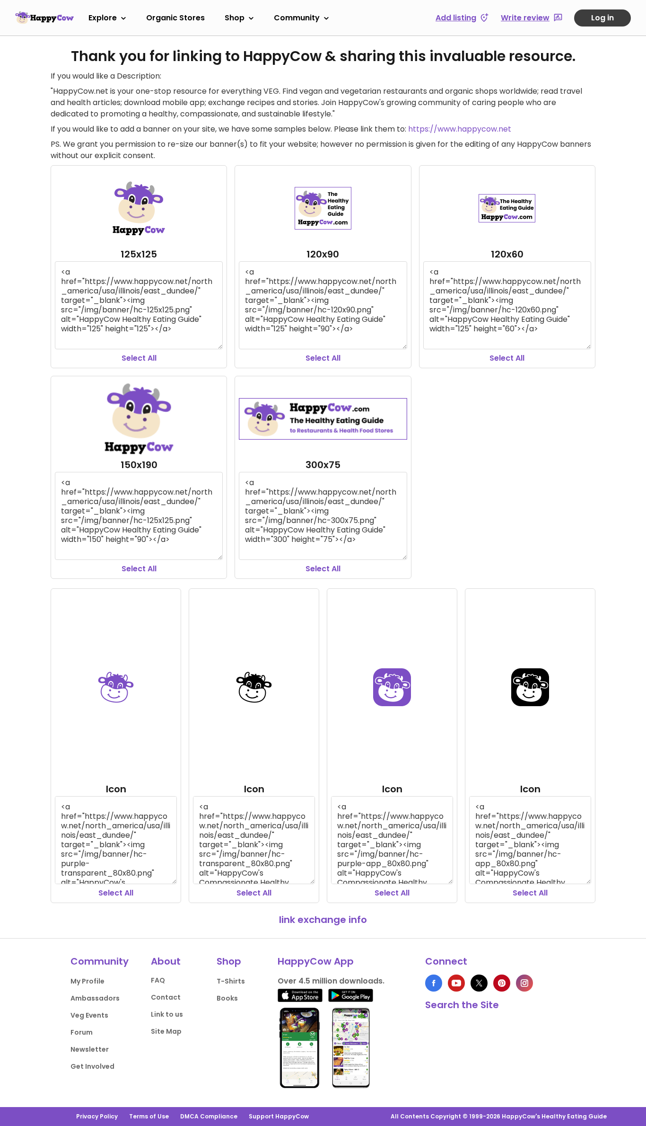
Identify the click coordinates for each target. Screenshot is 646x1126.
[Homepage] (44, 17)
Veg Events (89, 1015)
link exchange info (323, 919)
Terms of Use (149, 1116)
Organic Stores (175, 17)
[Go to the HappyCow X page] (479, 983)
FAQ (158, 980)
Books (227, 998)
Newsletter (89, 1049)
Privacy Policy (97, 1116)
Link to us (167, 1014)
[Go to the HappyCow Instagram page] (524, 983)
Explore (102, 17)
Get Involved (92, 1066)
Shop (234, 17)
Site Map (166, 1031)
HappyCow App (316, 961)
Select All (139, 358)
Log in (602, 17)
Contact (166, 997)
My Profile (87, 981)
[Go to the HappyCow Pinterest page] (501, 983)
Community (297, 17)
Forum (81, 1032)
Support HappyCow (279, 1116)
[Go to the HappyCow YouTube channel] (456, 983)
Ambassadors (95, 998)
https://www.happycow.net (459, 129)
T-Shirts (231, 981)
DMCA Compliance (208, 1116)
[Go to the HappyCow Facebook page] (433, 983)
